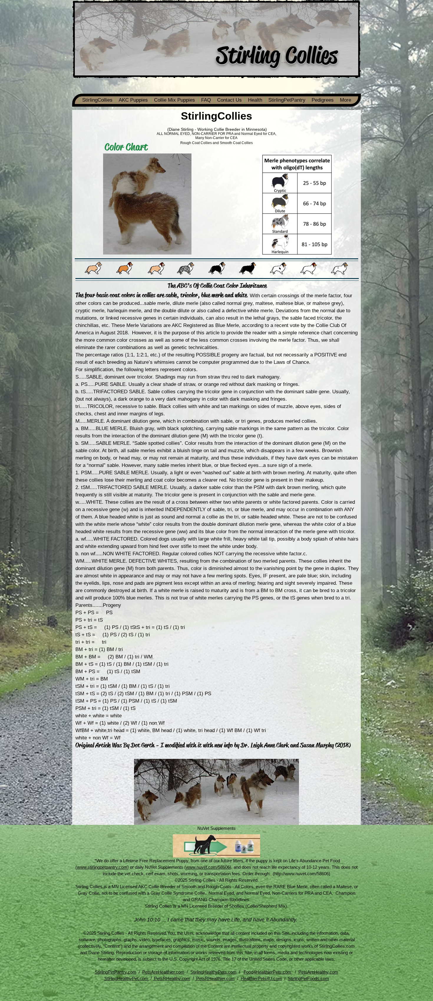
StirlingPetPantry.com (115, 971)
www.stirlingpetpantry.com (102, 867)
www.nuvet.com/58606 (208, 867)
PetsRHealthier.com (215, 978)
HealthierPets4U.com (261, 978)
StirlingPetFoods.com (308, 978)
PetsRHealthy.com (171, 978)
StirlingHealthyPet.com (126, 978)
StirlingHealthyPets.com (213, 971)
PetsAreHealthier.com (163, 971)
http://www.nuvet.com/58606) (302, 873)
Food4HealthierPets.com (268, 971)
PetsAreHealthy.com (318, 971)
